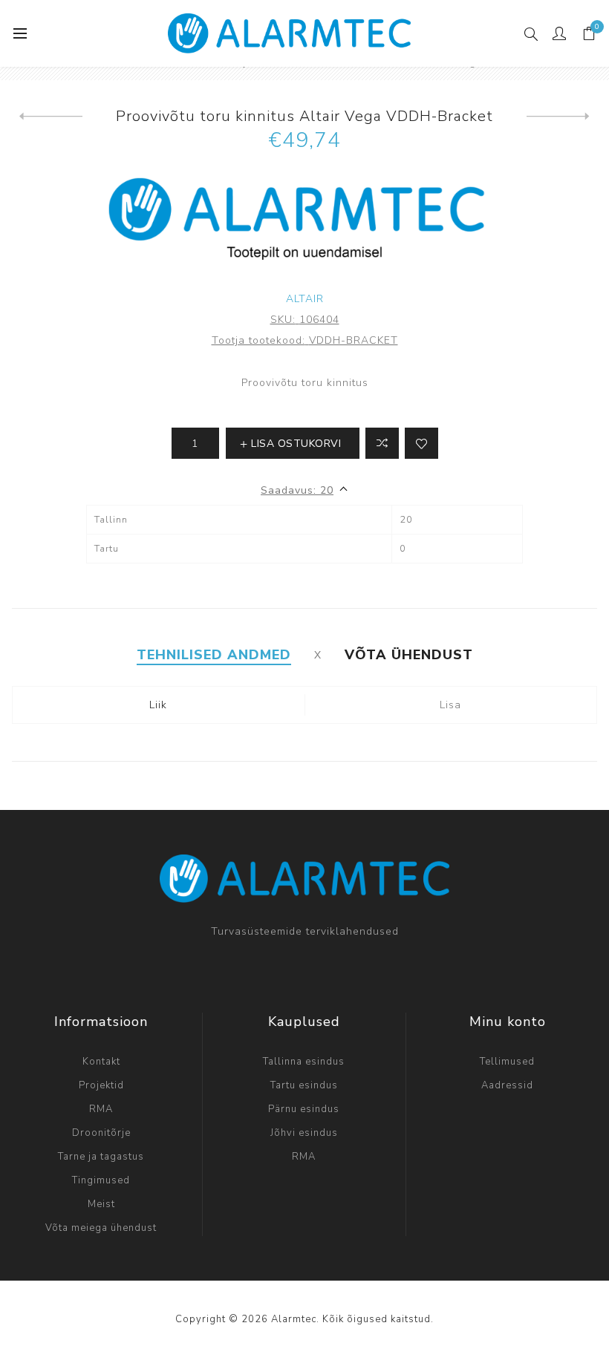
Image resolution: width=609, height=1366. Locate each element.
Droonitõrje (101, 1133)
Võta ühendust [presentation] (409, 655)
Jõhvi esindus (304, 1133)
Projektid (101, 1085)
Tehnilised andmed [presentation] (214, 655)
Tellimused (507, 1061)
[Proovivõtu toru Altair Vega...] (50, 116)
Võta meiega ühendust (101, 1228)
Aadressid (507, 1085)
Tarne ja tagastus (101, 1156)
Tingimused (101, 1180)
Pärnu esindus (303, 1109)
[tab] (214, 655)
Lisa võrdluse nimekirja (382, 443)
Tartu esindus (304, 1085)
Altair (305, 299)
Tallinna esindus (304, 1061)
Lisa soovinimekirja (421, 443)
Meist (101, 1204)
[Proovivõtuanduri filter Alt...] (558, 116)
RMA (101, 1109)
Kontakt (101, 1061)
